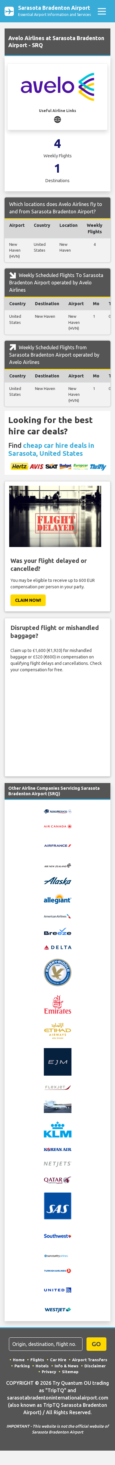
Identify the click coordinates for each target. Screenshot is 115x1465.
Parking (22, 1366)
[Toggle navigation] (101, 11)
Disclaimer (95, 1366)
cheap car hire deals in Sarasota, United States (51, 449)
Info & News (67, 1366)
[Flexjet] (57, 1087)
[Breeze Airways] (57, 930)
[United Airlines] (57, 1289)
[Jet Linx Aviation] (57, 1105)
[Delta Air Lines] (57, 946)
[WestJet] (57, 1309)
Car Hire (58, 1360)
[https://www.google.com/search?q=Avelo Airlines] (57, 119)
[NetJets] (57, 1164)
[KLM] (57, 1129)
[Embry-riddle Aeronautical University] (57, 972)
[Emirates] (57, 1004)
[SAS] (57, 1205)
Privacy (49, 1371)
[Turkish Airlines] (57, 1270)
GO (96, 1343)
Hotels (42, 1366)
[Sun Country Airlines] (57, 1255)
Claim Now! (28, 600)
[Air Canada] (57, 825)
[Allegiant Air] (57, 898)
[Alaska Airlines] (57, 880)
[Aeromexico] (57, 810)
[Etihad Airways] (57, 1030)
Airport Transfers (89, 1360)
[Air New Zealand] (57, 865)
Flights (37, 1360)
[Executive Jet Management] (57, 1061)
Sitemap (70, 1371)
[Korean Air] (57, 1149)
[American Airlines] (57, 915)
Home (19, 1360)
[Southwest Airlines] (57, 1235)
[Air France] (57, 845)
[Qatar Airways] (57, 1179)
